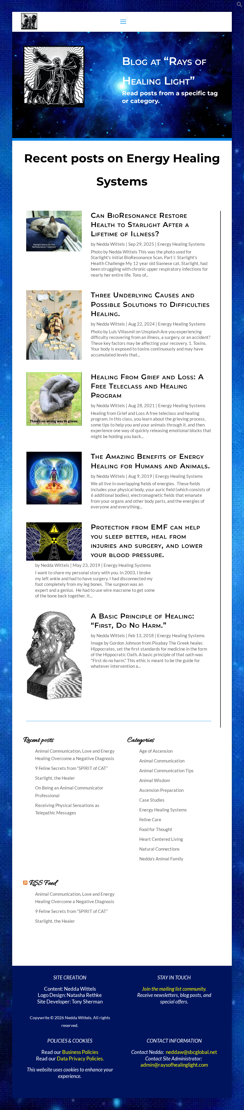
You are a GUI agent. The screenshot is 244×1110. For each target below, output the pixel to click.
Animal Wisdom (154, 780)
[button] (240, 5)
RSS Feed (42, 883)
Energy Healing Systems (181, 244)
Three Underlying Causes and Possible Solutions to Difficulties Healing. (150, 304)
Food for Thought (155, 829)
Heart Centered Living (161, 839)
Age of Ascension (156, 751)
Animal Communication (161, 760)
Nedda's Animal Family (161, 858)
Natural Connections (159, 848)
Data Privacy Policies (80, 1059)
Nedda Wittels (110, 244)
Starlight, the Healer (55, 778)
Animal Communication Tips (166, 770)
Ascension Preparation (161, 790)
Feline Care (150, 819)
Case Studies (152, 800)
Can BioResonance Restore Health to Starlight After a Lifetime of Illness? (140, 224)
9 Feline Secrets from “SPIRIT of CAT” (71, 768)
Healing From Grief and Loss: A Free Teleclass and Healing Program (147, 385)
